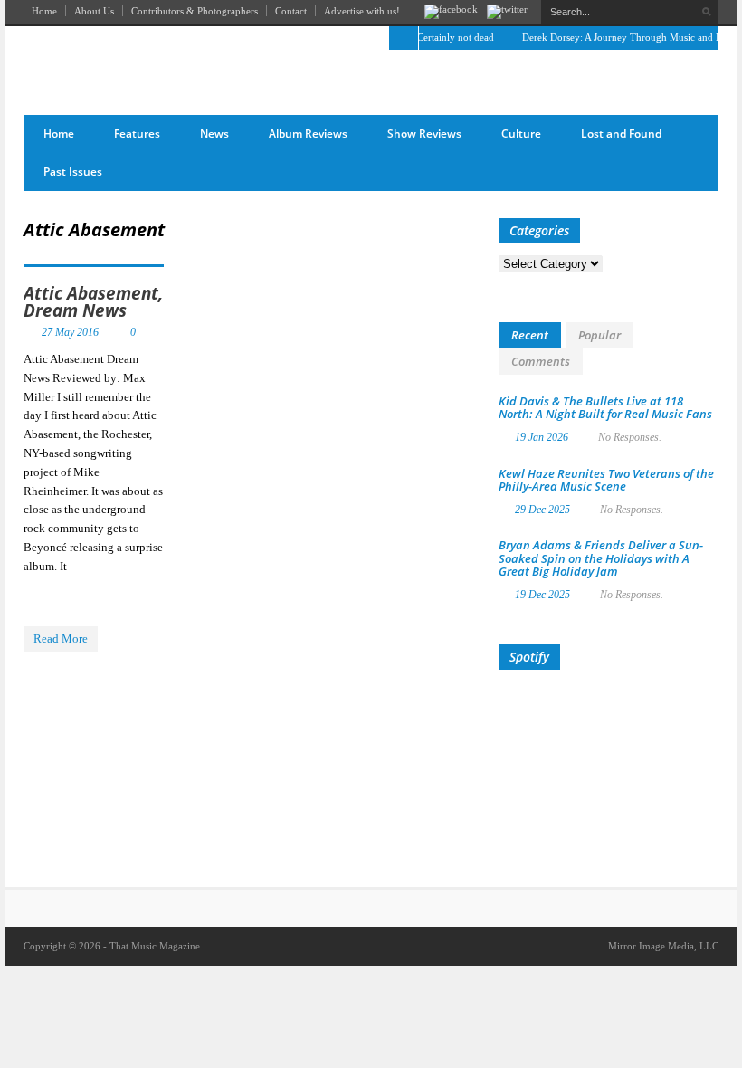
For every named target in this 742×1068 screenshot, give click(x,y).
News (214, 133)
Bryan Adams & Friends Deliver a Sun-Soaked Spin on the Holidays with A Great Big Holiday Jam (601, 558)
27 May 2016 (70, 332)
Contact (291, 10)
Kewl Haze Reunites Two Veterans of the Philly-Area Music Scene (606, 479)
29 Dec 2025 (542, 509)
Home (44, 10)
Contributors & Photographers (194, 10)
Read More (60, 638)
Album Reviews (308, 133)
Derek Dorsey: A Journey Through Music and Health (624, 37)
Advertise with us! (362, 10)
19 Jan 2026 (541, 437)
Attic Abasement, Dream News (93, 301)
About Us (94, 10)
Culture (521, 133)
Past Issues (72, 171)
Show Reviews (424, 133)
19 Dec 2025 (542, 594)
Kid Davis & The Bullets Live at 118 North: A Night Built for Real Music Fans (605, 407)
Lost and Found (621, 133)
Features (137, 133)
